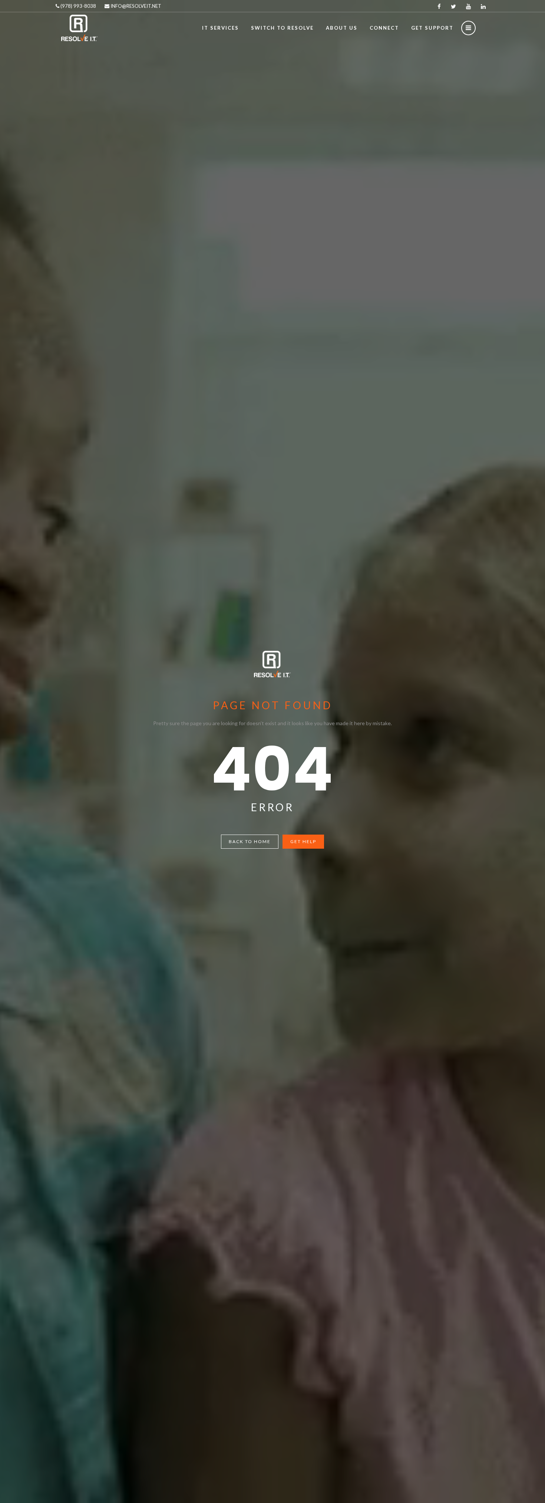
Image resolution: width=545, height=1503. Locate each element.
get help (303, 841)
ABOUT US (341, 28)
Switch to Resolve (282, 28)
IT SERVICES (220, 28)
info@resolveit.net (135, 6)
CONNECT (384, 28)
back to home (250, 841)
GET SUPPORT (432, 28)
